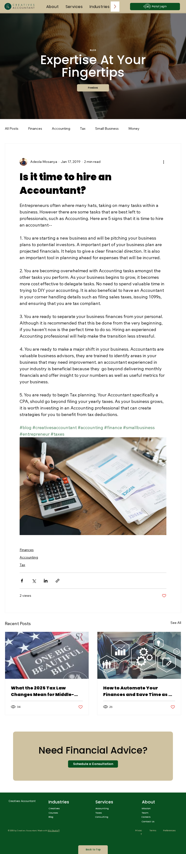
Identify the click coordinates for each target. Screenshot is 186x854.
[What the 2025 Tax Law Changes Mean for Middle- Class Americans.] (47, 655)
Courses (53, 812)
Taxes (98, 812)
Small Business (107, 128)
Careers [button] (146, 816)
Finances (35, 128)
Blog (50, 816)
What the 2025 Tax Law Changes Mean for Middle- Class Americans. (42, 691)
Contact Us (148, 821)
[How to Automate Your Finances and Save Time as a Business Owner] (139, 655)
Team (145, 812)
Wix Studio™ (54, 830)
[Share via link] (57, 580)
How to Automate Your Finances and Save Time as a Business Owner (137, 691)
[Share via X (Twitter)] (33, 580)
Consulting (101, 816)
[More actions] (163, 162)
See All (175, 622)
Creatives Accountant (22, 801)
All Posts (11, 128)
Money (134, 128)
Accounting (61, 128)
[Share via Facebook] (22, 580)
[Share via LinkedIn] (45, 580)
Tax (82, 128)
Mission (146, 808)
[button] (93, 87)
